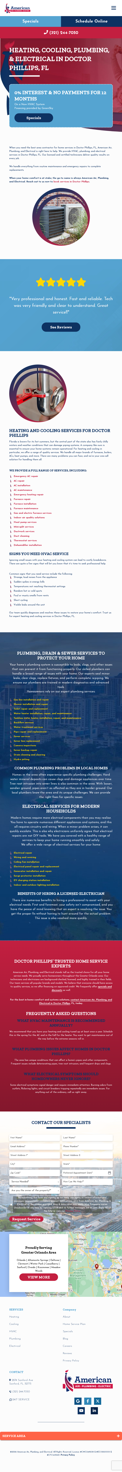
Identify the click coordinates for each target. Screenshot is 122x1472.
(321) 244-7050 (63, 33)
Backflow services (24, 722)
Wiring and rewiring (25, 857)
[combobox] (34, 1182)
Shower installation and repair (31, 704)
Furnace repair (22, 499)
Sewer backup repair (25, 750)
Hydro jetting (21, 759)
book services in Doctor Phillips (71, 182)
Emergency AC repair (26, 476)
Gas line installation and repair (31, 700)
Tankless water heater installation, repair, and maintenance (47, 718)
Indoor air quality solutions (29, 517)
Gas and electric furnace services (32, 513)
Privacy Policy (68, 1455)
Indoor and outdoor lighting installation (36, 885)
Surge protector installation (30, 876)
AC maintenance (23, 490)
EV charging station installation (32, 880)
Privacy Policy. (73, 1211)
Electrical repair (23, 853)
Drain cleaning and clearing (29, 755)
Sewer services (22, 736)
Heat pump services (25, 522)
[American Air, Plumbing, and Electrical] (17, 8)
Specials (30, 21)
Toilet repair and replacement (31, 709)
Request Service (26, 1219)
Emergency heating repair (29, 494)
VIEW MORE (39, 1277)
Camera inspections (25, 745)
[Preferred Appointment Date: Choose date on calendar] (109, 1173)
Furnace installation (25, 504)
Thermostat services (25, 540)
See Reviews (61, 327)
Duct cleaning (21, 536)
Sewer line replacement (27, 741)
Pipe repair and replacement (30, 732)
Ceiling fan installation (26, 862)
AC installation (22, 485)
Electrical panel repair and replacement (36, 866)
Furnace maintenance (26, 508)
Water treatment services (28, 727)
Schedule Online (91, 21)
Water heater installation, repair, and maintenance (43, 713)
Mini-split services (24, 527)
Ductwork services (24, 531)
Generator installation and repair (33, 871)
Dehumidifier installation (28, 545)
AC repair (19, 481)
